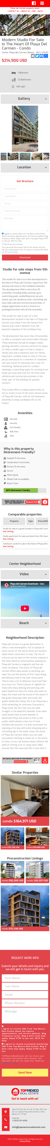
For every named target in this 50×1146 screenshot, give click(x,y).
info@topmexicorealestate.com (28, 1127)
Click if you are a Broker (13, 244)
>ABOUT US (25, 11)
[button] (47, 108)
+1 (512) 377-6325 (19, 1121)
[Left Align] (34, 3)
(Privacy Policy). (10, 1063)
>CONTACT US (13, 11)
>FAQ (33, 11)
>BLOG (40, 11)
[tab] (25, 99)
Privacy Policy (11, 252)
